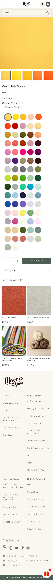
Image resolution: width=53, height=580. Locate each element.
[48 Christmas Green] (15, 187)
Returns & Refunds (36, 506)
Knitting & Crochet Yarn (38, 408)
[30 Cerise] (38, 152)
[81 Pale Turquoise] (30, 230)
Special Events (10, 514)
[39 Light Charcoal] (23, 169)
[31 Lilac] (8, 161)
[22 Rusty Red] (23, 143)
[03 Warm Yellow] (23, 117)
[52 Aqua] (38, 187)
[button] (4, 4)
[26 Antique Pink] (8, 152)
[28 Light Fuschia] (23, 152)
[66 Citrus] (23, 213)
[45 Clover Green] (30, 178)
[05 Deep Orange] (38, 117)
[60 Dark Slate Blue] (15, 204)
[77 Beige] (8, 230)
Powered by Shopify (37, 577)
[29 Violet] (30, 152)
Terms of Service (35, 514)
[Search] (47, 12)
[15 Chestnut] (30, 135)
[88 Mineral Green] (8, 247)
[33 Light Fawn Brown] (23, 161)
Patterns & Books (35, 416)
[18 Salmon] (8, 143)
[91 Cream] (15, 247)
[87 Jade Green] (38, 239)
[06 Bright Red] (8, 126)
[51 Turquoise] (30, 187)
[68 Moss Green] (30, 213)
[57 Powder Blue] (30, 195)
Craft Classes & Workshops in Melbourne (10, 497)
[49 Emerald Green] (23, 187)
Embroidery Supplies (37, 440)
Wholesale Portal (11, 427)
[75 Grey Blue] (30, 221)
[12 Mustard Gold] (8, 135)
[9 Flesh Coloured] (30, 126)
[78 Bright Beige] (15, 230)
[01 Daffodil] (8, 117)
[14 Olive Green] (23, 135)
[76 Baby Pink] (38, 221)
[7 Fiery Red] (15, 126)
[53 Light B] (8, 195)
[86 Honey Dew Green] (30, 239)
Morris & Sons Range (37, 470)
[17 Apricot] (38, 135)
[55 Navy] (23, 195)
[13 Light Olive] (15, 135)
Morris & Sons (21, 577)
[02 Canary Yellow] (16, 117)
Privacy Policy (33, 521)
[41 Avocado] (38, 169)
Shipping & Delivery (36, 499)
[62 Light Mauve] (30, 204)
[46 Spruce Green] (38, 178)
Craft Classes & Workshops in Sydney (13, 485)
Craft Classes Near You (38, 448)
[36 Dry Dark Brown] (38, 161)
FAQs (29, 484)
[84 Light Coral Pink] (15, 239)
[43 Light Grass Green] (15, 178)
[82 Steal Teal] (38, 230)
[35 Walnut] (30, 161)
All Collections (34, 401)
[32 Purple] (15, 161)
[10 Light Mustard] (38, 126)
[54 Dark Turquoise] (15, 195)
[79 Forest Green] (23, 230)
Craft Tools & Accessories (33, 432)
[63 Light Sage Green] (38, 204)
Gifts (29, 463)
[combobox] (26, 12)
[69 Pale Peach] (38, 213)
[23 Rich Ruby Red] (30, 143)
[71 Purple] (8, 221)
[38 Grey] (15, 169)
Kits (29, 455)
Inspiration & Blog (11, 522)
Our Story (7, 435)
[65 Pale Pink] (15, 213)
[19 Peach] (15, 143)
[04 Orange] (31, 117)
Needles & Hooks (35, 423)
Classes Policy (34, 529)
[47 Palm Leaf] (8, 187)
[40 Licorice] (30, 169)
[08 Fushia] (23, 126)
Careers (7, 410)
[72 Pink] (15, 221)
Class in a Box (9, 507)
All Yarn (6, 395)
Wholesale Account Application (12, 419)
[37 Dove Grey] (8, 169)
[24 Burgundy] (38, 143)
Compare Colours (12, 107)
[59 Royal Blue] (8, 204)
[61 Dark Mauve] (23, 204)
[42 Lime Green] (8, 178)
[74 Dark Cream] (23, 221)
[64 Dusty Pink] (8, 213)
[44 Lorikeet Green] (23, 178)
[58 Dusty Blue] (38, 195)
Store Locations (10, 403)
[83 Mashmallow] (8, 239)
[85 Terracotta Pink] (23, 239)
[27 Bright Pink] (15, 152)
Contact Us (32, 492)
